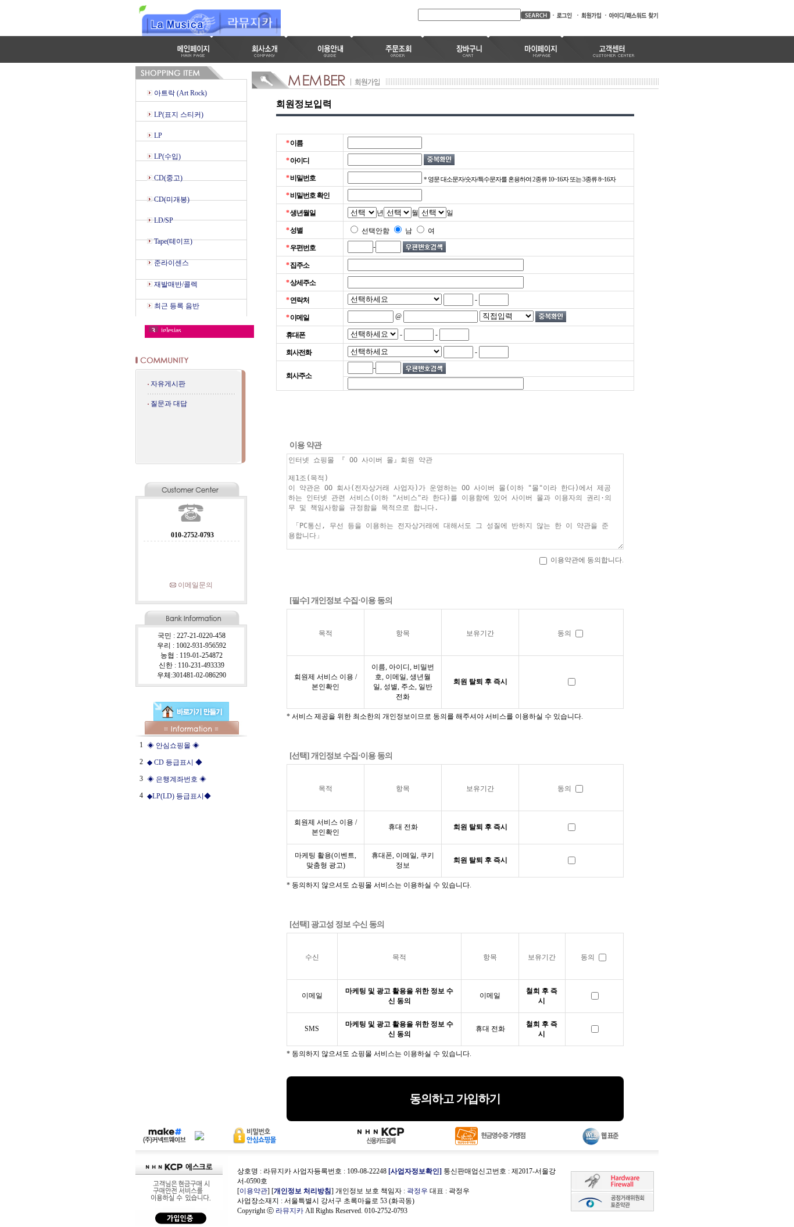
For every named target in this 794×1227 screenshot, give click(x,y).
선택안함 (374, 231)
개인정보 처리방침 (302, 1191)
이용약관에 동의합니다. (586, 560)
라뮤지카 (289, 1211)
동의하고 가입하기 (455, 1098)
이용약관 (253, 1191)
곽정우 (417, 1191)
